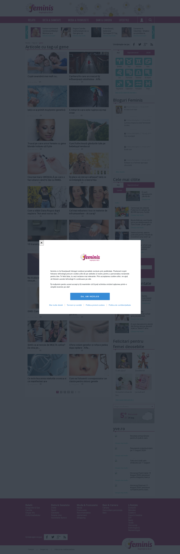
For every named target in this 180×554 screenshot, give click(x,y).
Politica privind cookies (95, 305)
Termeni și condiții (74, 305)
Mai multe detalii (56, 305)
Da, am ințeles (90, 296)
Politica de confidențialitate (120, 305)
